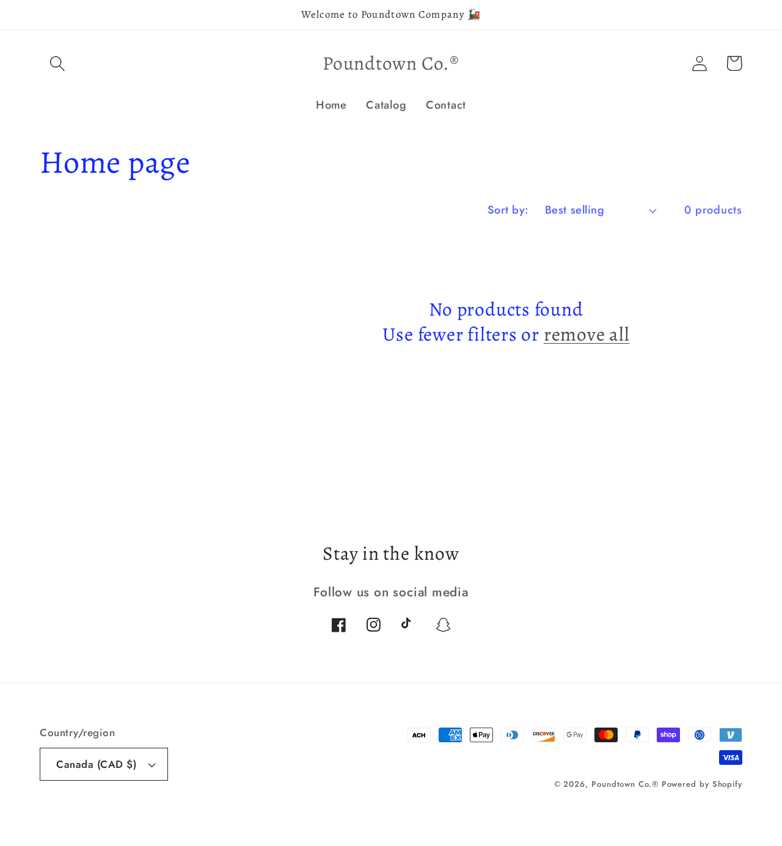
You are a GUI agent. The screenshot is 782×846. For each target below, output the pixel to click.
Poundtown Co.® (626, 784)
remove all (587, 334)
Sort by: (508, 210)
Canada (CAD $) (96, 764)
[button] (57, 63)
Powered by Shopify (702, 784)
